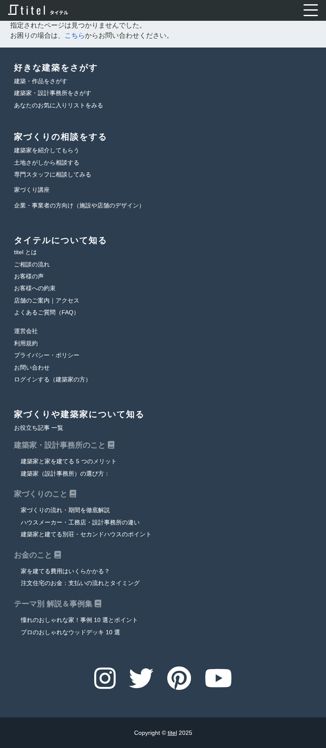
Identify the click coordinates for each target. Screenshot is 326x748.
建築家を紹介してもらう (46, 150)
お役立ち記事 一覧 (38, 428)
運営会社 (26, 331)
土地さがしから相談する (46, 163)
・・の (80, 522)
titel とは (25, 252)
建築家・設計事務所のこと (61, 445)
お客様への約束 (35, 288)
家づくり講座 (32, 190)
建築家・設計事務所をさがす (52, 93)
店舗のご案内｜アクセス (46, 300)
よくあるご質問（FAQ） (46, 312)
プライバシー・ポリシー (46, 355)
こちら (75, 35)
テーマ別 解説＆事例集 (54, 604)
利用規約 (26, 343)
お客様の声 (29, 276)
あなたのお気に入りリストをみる (58, 105)
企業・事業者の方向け (79, 205)
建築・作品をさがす (40, 81)
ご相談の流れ (32, 264)
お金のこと (34, 555)
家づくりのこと (42, 494)
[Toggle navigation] (311, 10)
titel (172, 732)
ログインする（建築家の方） (52, 379)
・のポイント (86, 534)
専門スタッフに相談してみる (52, 174)
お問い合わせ (32, 367)
